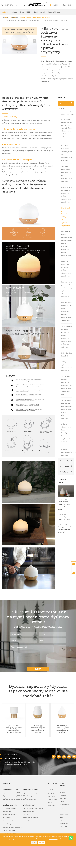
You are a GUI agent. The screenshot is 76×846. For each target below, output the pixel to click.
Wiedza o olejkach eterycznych (64, 801)
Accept (41, 842)
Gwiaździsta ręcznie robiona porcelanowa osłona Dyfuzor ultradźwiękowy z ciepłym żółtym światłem (66, 129)
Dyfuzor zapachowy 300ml (12, 799)
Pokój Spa (51, 805)
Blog (61, 808)
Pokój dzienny (52, 799)
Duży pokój (51, 796)
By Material (64, 472)
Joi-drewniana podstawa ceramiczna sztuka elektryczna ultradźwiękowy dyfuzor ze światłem (66, 337)
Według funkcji (28, 805)
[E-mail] (73, 564)
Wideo (62, 817)
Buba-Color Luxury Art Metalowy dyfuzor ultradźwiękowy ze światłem (66, 268)
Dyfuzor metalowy (9, 830)
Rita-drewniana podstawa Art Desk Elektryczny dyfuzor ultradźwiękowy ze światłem (66, 311)
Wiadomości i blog (54, 12)
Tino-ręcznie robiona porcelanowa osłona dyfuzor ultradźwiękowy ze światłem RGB (66, 385)
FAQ (61, 820)
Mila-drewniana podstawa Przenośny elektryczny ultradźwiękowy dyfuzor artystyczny (66, 217)
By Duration (64, 466)
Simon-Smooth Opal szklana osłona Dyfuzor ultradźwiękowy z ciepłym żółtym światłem (66, 409)
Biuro (50, 802)
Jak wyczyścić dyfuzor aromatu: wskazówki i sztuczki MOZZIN (65, 505)
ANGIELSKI (69, 5)
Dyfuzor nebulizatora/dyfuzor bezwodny (30, 818)
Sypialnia (51, 793)
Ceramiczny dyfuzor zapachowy (10, 822)
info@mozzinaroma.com (12, 758)
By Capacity (64, 461)
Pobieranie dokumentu (64, 812)
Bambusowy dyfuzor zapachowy (10, 816)
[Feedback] (73, 573)
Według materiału (10, 805)
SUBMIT (38, 669)
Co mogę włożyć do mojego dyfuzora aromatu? (64, 529)
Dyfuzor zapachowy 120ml (12, 793)
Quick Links (63, 785)
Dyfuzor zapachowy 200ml (12, 796)
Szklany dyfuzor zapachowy (13, 827)
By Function (64, 103)
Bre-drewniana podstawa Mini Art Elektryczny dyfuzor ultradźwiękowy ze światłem (66, 289)
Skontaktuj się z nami (10, 17)
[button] (34, 41)
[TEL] (73, 568)
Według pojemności (10, 790)
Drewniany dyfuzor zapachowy (9, 809)
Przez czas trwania (30, 790)
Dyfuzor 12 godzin (29, 799)
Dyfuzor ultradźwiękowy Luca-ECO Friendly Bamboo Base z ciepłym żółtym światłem (66, 433)
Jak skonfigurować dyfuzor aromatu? (64, 518)
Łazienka (51, 790)
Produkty (4, 12)
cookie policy (53, 839)
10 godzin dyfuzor (29, 796)
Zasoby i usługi (39, 12)
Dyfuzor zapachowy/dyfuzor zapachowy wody (68, 112)
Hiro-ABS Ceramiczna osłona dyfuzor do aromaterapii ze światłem (66, 153)
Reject (34, 842)
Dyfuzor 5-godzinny (30, 793)
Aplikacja (14, 12)
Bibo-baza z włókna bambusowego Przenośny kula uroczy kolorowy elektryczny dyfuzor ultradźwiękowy (66, 243)
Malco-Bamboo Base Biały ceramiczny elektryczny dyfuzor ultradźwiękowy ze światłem (66, 362)
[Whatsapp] (71, 837)
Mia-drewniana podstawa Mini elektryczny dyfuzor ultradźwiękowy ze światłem (66, 194)
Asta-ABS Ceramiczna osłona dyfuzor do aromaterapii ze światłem (66, 174)
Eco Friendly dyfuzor (10, 833)
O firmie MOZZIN (25, 12)
